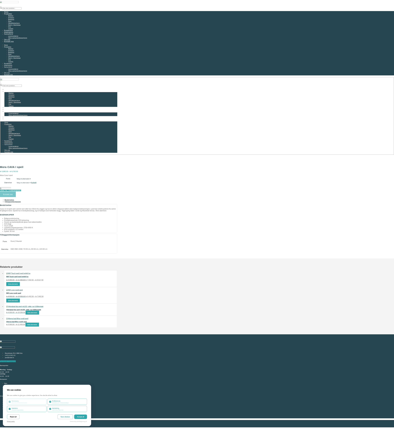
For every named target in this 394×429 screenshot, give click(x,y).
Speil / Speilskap (14, 25)
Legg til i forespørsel (10, 190)
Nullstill (33, 183)
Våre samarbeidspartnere (17, 38)
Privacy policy (11, 421)
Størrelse (8, 183)
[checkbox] (26, 402)
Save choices (65, 417)
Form (8, 179)
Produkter (8, 14)
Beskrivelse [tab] (9, 200)
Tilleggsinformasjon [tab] (13, 202)
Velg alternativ (13, 284)
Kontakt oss (9, 41)
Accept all (80, 417)
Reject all (13, 417)
